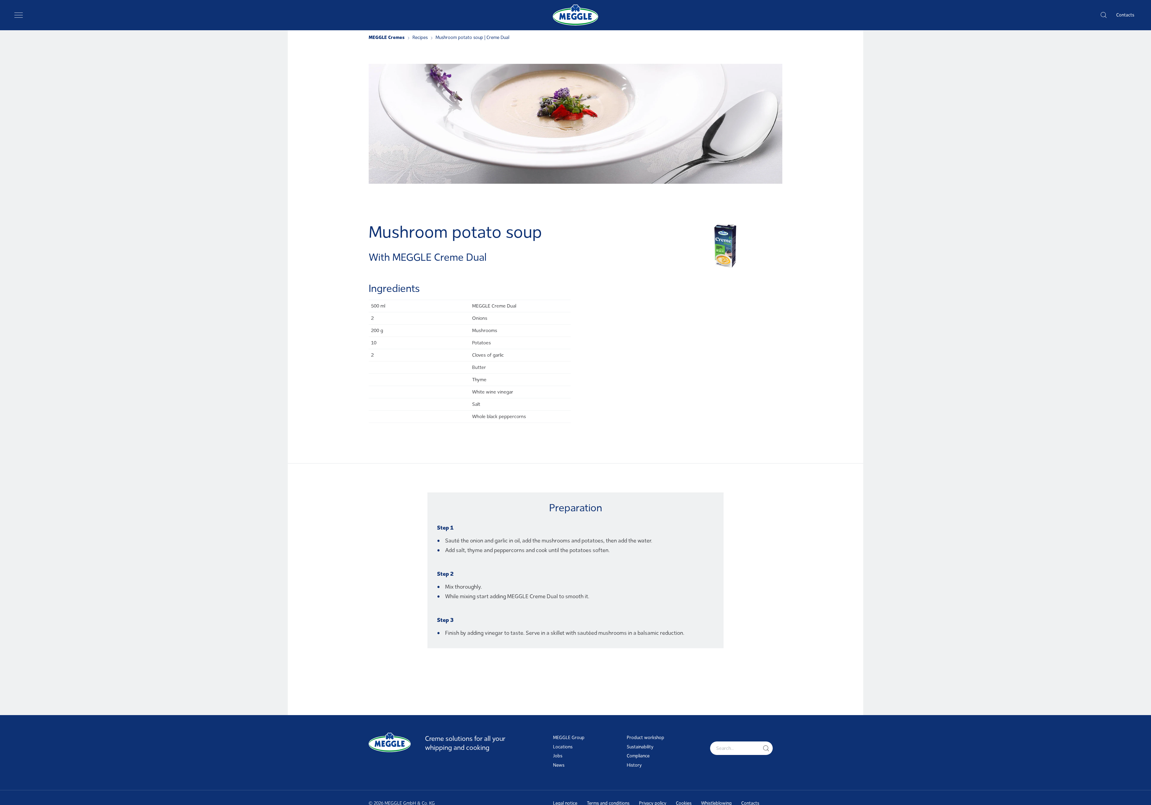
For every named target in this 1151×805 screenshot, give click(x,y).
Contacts (1125, 15)
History (634, 765)
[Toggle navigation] (18, 15)
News (558, 765)
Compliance (638, 756)
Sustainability (640, 747)
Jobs (557, 756)
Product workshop (645, 737)
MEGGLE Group (568, 737)
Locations (563, 747)
